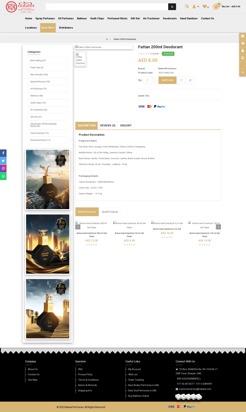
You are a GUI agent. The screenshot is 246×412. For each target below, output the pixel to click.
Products (87, 211)
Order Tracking (136, 379)
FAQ (80, 369)
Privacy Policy (85, 374)
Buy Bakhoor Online (138, 396)
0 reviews (154, 53)
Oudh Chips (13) (38, 102)
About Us (33, 369)
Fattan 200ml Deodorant (125, 39)
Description (86, 125)
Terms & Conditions (88, 379)
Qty (140, 80)
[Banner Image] (47, 179)
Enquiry (126, 125)
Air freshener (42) (38, 109)
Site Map (32, 379)
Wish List (133, 374)
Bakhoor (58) (36, 95)
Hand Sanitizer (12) (39, 133)
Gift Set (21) (36, 117)
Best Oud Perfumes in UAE (142, 390)
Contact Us (33, 374)
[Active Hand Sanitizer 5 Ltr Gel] (167, 223)
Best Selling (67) (38, 60)
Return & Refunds (87, 385)
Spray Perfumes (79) (40, 81)
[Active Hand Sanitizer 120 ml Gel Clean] (204, 225)
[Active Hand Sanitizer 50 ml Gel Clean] (129, 225)
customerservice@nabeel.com (195, 389)
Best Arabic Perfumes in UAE (143, 385)
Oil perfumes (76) (38, 88)
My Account (134, 369)
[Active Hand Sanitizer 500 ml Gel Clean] (91, 225)
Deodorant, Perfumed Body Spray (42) (43, 125)
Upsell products (110, 211)
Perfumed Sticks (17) (40, 140)
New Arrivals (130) (39, 74)
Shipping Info (85, 390)
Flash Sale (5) (36, 67)
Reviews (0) (107, 125)
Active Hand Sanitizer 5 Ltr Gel (167, 229)
